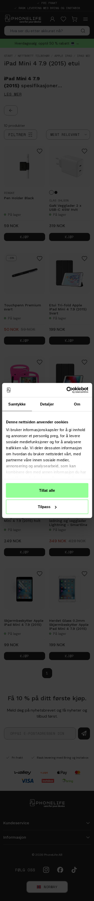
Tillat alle (47, 490)
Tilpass (44, 507)
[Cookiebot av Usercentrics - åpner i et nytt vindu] (67, 390)
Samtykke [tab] (17, 404)
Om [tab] (77, 404)
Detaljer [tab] (47, 404)
